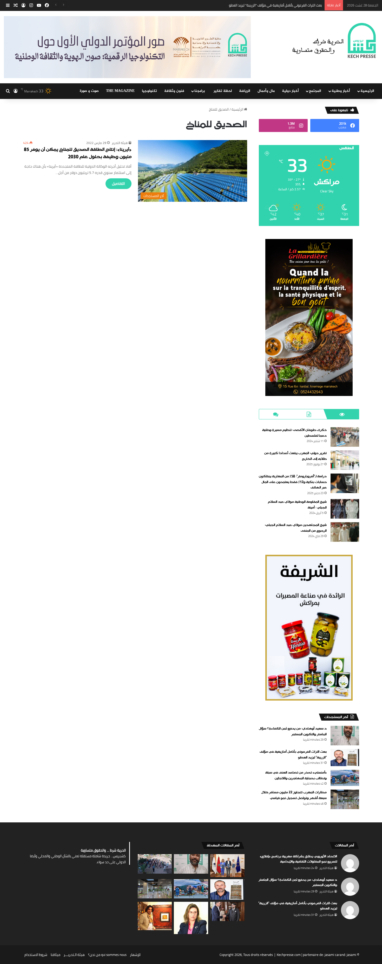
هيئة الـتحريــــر (74, 955)
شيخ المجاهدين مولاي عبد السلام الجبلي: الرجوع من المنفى (296, 528)
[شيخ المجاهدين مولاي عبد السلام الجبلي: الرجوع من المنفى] (345, 532)
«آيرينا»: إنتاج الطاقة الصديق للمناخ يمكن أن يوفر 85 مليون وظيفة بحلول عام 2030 (77, 153)
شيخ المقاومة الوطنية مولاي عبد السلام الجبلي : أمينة (297, 505)
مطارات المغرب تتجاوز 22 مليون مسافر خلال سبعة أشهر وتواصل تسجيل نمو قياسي (294, 795)
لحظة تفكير (223, 91)
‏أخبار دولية (290, 91)
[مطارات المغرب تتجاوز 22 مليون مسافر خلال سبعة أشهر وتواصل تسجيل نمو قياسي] (345, 799)
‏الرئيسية (238, 109)
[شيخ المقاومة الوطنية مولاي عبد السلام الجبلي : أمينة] (345, 509)
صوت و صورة (89, 91)
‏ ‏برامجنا (200, 91)
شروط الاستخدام (35, 955)
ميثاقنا (55, 955)
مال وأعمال (266, 91)
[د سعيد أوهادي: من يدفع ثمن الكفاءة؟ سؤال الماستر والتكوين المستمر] (345, 735)
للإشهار (135, 955)
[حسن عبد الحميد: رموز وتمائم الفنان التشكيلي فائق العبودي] (155, 916)
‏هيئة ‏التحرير (120, 143)
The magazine (120, 91)
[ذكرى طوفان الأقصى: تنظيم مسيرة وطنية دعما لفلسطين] (345, 437)
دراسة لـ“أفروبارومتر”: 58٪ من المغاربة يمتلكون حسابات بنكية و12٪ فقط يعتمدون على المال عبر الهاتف (293, 482)
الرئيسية (367, 91)
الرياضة (244, 91)
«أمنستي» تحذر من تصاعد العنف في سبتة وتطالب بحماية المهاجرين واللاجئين (267, 5)
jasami (351, 955)
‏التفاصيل (118, 183)
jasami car (332, 955)
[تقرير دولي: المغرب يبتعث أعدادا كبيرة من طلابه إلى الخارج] (345, 460)
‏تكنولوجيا (149, 91)
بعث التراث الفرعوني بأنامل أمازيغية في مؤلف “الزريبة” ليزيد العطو (293, 754)
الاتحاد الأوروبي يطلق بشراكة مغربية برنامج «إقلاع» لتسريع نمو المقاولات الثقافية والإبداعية (298, 859)
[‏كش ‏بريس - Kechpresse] (333, 40)
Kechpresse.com (289, 955)
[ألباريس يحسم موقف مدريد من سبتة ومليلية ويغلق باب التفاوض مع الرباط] (227, 911)
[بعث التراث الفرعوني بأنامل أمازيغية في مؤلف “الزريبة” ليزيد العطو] (345, 757)
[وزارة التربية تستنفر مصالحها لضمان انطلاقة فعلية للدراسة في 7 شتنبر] (155, 863)
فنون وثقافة (174, 91)
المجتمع (315, 91)
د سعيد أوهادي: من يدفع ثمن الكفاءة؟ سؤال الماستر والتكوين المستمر (293, 731)
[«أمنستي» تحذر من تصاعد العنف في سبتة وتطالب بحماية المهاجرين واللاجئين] (345, 778)
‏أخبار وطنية (341, 91)
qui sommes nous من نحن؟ (107, 955)
